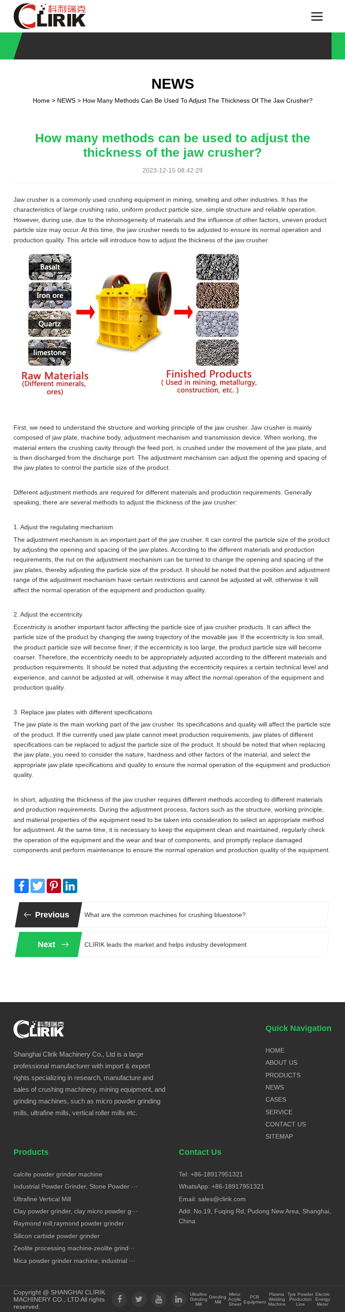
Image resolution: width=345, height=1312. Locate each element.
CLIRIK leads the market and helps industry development (165, 944)
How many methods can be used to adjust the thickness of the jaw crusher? (198, 100)
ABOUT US (281, 1062)
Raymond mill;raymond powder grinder (68, 1223)
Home (41, 100)
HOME (274, 1050)
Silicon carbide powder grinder (56, 1235)
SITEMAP (279, 1136)
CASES (275, 1099)
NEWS (66, 100)
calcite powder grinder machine (57, 1174)
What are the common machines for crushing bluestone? (165, 914)
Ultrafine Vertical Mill (42, 1199)
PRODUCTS (283, 1075)
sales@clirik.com (222, 1199)
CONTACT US (285, 1124)
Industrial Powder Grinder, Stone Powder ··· (75, 1186)
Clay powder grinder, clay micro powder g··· (75, 1211)
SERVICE (278, 1112)
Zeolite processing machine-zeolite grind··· (74, 1248)
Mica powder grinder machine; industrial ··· (74, 1260)
